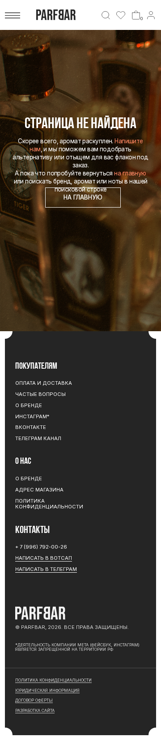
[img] (106, 15)
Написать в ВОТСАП (43, 558)
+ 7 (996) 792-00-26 (41, 547)
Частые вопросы (40, 394)
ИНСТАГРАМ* (32, 416)
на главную (130, 173)
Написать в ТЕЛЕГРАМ (46, 569)
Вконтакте (30, 427)
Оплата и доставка (43, 383)
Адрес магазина (39, 490)
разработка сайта (35, 710)
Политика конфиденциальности (49, 504)
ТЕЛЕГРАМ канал (38, 438)
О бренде (28, 405)
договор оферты (34, 700)
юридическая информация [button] (47, 690)
